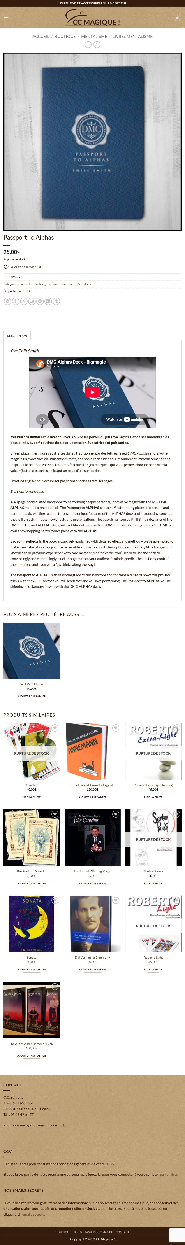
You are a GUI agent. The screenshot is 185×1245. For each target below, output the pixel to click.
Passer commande (99, 1232)
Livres (24, 284)
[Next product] (88, 44)
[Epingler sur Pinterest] (40, 301)
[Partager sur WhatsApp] (7, 301)
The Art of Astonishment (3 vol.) (31, 1044)
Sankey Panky (153, 871)
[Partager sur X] (24, 301)
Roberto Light (153, 957)
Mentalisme (94, 36)
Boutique (65, 36)
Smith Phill (24, 291)
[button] (6, 17)
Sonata (31, 957)
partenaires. (169, 1174)
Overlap (31, 785)
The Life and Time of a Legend (92, 785)
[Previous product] (96, 44)
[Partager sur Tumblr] (56, 301)
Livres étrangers (39, 284)
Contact (122, 1232)
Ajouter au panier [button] (31, 696)
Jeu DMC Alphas (31, 684)
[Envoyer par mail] (32, 301)
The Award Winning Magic (92, 871)
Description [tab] (17, 336)
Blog (78, 1232)
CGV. (111, 1164)
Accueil (40, 36)
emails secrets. (33, 1214)
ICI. (62, 1125)
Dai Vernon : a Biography (92, 957)
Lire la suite (31, 797)
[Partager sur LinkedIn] (48, 301)
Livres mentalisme (133, 36)
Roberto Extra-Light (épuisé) (153, 785)
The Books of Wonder (31, 871)
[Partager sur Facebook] (15, 301)
